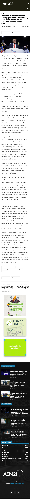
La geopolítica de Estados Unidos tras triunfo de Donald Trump (22, 287)
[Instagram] (15, 492)
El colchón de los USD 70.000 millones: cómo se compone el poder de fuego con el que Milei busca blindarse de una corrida (18, 372)
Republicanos (4, 271)
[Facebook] (11, 492)
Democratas (18, 267)
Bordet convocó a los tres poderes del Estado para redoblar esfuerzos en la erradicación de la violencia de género (7, 289)
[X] (18, 492)
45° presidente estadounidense (8, 267)
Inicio (2, 13)
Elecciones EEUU (12, 269)
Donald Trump (5, 269)
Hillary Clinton (20, 269)
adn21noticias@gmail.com (17, 483)
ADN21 (3, 26)
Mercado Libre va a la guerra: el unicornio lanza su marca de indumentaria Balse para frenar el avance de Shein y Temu (19, 421)
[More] (18, 32)
